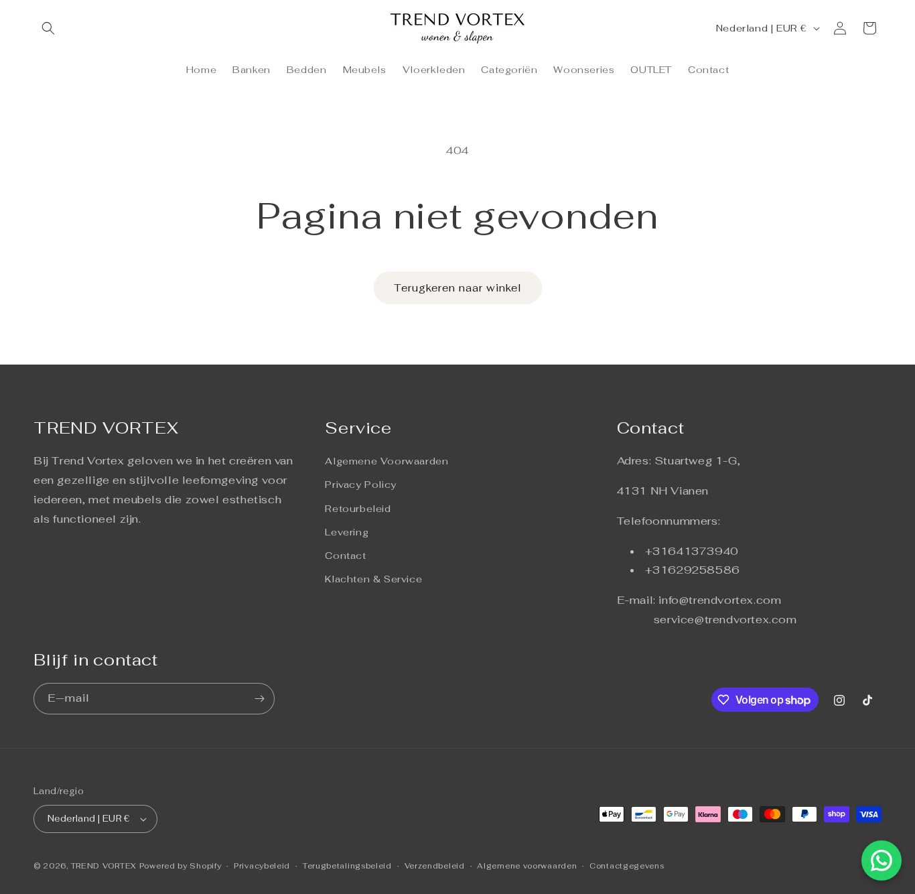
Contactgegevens (626, 866)
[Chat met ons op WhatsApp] (881, 860)
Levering (346, 532)
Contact (345, 556)
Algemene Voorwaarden (386, 461)
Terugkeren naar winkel (458, 287)
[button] (48, 28)
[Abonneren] (259, 698)
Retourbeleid (358, 509)
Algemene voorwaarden (527, 866)
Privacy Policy (360, 484)
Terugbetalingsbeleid (347, 866)
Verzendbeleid (435, 866)
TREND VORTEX (104, 866)
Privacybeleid (262, 866)
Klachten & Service (373, 579)
